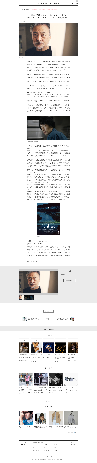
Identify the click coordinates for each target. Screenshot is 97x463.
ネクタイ (34, 447)
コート (45, 445)
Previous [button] (65, 271)
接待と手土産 (46, 448)
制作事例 (56, 450)
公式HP (34, 243)
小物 (55, 447)
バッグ (34, 445)
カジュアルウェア (57, 448)
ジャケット (56, 445)
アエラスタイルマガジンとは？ (38, 442)
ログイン (67, 0)
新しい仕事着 (46, 444)
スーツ (34, 444)
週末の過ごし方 (46, 450)
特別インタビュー (36, 450)
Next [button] (74, 7)
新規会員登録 (73, 0)
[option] (21, 7)
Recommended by (71, 432)
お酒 (34, 448)
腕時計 (56, 444)
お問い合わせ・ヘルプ (48, 456)
